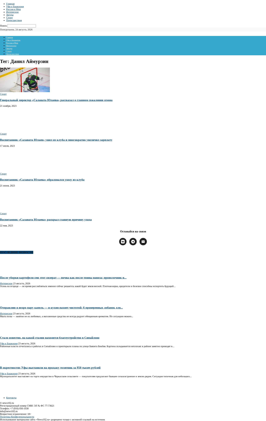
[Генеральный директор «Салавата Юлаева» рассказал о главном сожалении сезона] (25, 91)
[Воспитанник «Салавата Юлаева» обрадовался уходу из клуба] (25, 171)
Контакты (11, 397)
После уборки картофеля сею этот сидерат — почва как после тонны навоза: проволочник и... (63, 277)
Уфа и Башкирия (15, 6)
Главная (10, 3)
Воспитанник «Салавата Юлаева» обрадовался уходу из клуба (42, 179)
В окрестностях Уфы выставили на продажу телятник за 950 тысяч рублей (50, 367)
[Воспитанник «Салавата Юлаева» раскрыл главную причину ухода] (25, 211)
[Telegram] (133, 241)
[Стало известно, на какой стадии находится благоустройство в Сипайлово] (10, 331)
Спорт (9, 17)
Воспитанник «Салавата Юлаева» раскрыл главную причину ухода (46, 219)
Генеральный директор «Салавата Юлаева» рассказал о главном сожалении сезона (56, 100)
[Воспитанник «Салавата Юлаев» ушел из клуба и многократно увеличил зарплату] (25, 131)
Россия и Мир (13, 9)
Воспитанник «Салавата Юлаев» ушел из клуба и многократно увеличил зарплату (56, 139)
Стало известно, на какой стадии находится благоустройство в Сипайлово (49, 337)
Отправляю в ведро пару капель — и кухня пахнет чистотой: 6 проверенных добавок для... (61, 307)
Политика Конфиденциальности (17, 416)
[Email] (143, 241)
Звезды (10, 15)
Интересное (12, 12)
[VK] (123, 241)
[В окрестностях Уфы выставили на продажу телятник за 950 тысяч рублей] (10, 361)
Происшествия (14, 20)
